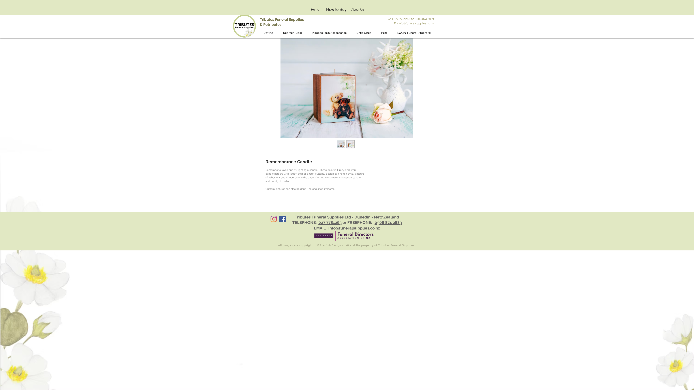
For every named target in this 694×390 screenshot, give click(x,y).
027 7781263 (330, 222)
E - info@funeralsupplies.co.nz (414, 23)
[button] (292, 33)
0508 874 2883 (388, 222)
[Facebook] (282, 219)
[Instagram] (274, 219)
